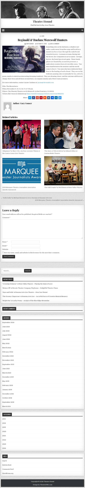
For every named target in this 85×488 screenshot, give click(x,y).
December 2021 (8, 356)
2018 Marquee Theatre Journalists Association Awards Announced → (59, 200)
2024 (4, 448)
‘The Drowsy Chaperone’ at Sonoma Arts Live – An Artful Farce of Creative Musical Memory (35, 296)
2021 (4, 436)
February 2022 (7, 352)
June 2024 (6, 327)
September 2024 (8, 322)
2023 (4, 444)
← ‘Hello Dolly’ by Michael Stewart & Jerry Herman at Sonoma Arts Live (26, 198)
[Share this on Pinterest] (41, 97)
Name (5, 242)
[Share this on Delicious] (59, 97)
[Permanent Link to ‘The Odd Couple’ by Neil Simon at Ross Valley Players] (63, 170)
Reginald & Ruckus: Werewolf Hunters (42, 40)
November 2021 (8, 360)
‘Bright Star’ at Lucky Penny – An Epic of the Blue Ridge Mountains (25, 300)
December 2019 (8, 377)
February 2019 (7, 385)
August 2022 (6, 335)
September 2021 (8, 364)
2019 (4, 427)
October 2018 (7, 398)
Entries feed (6, 465)
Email (4, 246)
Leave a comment (54, 44)
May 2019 (5, 381)
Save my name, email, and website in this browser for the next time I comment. (32, 252)
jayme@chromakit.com (46, 82)
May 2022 (5, 343)
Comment (6, 217)
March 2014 (6, 406)
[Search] (82, 30)
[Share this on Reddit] (44, 97)
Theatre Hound (42, 21)
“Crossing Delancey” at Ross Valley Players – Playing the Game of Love (27, 284)
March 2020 (6, 373)
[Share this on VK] (48, 97)
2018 (43, 36)
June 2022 (6, 339)
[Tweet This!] (29, 97)
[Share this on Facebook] (33, 97)
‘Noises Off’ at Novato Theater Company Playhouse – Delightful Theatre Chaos (30, 288)
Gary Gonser (30, 44)
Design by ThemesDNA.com (42, 485)
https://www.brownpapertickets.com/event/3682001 (45, 94)
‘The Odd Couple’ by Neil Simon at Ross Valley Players (63, 187)
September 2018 (8, 402)
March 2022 (6, 347)
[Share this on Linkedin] (56, 97)
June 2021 (6, 368)
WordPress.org (7, 473)
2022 (4, 440)
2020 (4, 431)
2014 (4, 419)
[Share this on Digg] (52, 97)
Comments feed (8, 469)
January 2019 (7, 389)
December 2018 (8, 394)
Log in (4, 461)
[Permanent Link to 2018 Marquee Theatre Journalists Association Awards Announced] (21, 170)
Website (5, 249)
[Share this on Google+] (37, 97)
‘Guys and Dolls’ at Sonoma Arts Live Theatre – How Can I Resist (24, 292)
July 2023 (5, 331)
